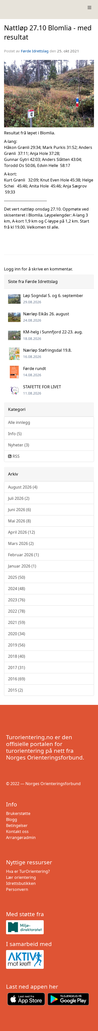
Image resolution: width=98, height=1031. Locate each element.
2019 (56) (16, 645)
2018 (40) (16, 656)
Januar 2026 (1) (22, 566)
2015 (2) (15, 690)
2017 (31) (16, 667)
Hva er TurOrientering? (28, 871)
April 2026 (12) (21, 532)
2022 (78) (16, 611)
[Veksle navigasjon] (89, 7)
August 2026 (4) (22, 487)
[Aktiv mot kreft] (49, 959)
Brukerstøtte (18, 813)
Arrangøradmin (21, 837)
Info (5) (15, 433)
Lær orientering (21, 877)
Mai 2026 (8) (19, 521)
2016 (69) (16, 679)
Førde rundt (34, 368)
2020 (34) (16, 633)
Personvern (17, 889)
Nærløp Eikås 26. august (46, 314)
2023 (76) (16, 600)
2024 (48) (16, 588)
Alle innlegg (19, 422)
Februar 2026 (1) (23, 554)
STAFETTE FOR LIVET (42, 387)
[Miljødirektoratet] (49, 927)
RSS (16, 456)
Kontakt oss (17, 831)
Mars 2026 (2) (21, 543)
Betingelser (17, 825)
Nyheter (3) (18, 445)
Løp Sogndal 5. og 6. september (53, 295)
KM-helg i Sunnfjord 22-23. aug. (53, 332)
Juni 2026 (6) (19, 509)
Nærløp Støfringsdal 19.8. (47, 350)
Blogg (11, 819)
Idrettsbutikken (21, 883)
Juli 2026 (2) (18, 498)
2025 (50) (16, 577)
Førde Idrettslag (34, 50)
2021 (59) (16, 622)
